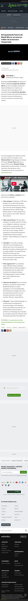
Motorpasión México (19, 590)
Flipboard (18, 63)
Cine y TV (9, 327)
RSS (25, 482)
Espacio (4, 508)
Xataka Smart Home (6, 550)
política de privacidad (22, 475)
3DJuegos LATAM (18, 584)
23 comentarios (7, 63)
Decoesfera (4, 575)
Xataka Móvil (5, 546)
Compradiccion (5, 577)
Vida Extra (16, 546)
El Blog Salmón (17, 573)
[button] (10, 76)
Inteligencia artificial (7, 517)
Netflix (15, 327)
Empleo (3, 520)
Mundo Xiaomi (5, 552)
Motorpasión (17, 563)
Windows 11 (17, 520)
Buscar (26, 530)
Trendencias (4, 573)
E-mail (21, 63)
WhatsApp (7, 482)
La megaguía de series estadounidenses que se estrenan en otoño (12, 322)
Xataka (14, 5)
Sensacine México (18, 586)
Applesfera (4, 548)
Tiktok (8, 485)
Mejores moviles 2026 (17, 460)
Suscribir (23, 472)
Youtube (16, 482)
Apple (3, 514)
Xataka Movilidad (18, 511)
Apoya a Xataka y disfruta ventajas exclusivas (14, 494)
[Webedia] (24, 1)
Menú (2, 6)
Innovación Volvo (16, 14)
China (4, 27)
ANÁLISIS (3, 11)
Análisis (16, 506)
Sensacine (16, 553)
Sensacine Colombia (19, 588)
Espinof (16, 556)
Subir (22, 536)
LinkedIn (6, 485)
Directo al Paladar (6, 563)
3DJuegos (16, 544)
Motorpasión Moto (18, 565)
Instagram (19, 482)
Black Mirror (23, 327)
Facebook (13, 63)
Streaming (4, 506)
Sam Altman (10, 27)
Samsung (16, 514)
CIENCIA (21, 11)
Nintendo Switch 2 (20, 27)
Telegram (22, 482)
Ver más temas (6, 524)
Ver (15, 395)
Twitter (16, 63)
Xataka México (5, 584)
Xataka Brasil (5, 586)
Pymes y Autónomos (19, 575)
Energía (3, 511)
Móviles (16, 508)
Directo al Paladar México (6, 591)
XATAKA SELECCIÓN (12, 11)
